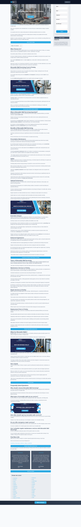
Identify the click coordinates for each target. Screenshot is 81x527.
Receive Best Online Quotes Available (30, 109)
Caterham (34, 495)
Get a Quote (30, 16)
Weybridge (15, 492)
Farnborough (17, 443)
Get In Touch (61, 37)
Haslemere (34, 477)
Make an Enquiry (40, 502)
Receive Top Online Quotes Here (30, 329)
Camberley (12, 443)
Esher (33, 479)
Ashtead (33, 484)
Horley (33, 494)
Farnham (14, 479)
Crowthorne (29, 443)
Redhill (33, 492)
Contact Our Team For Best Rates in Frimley (30, 257)
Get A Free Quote (30, 471)
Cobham (14, 496)
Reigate (33, 490)
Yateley (25, 443)
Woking (14, 483)
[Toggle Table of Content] (20, 46)
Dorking (33, 482)
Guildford (14, 484)
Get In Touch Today (31, 42)
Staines (14, 494)
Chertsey (14, 491)
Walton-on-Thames (16, 497)
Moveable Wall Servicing (15, 24)
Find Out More (31, 382)
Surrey (14, 481)
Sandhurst (22, 443)
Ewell (33, 487)
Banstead (33, 489)
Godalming (15, 486)
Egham (14, 489)
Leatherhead (34, 481)
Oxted (33, 497)
